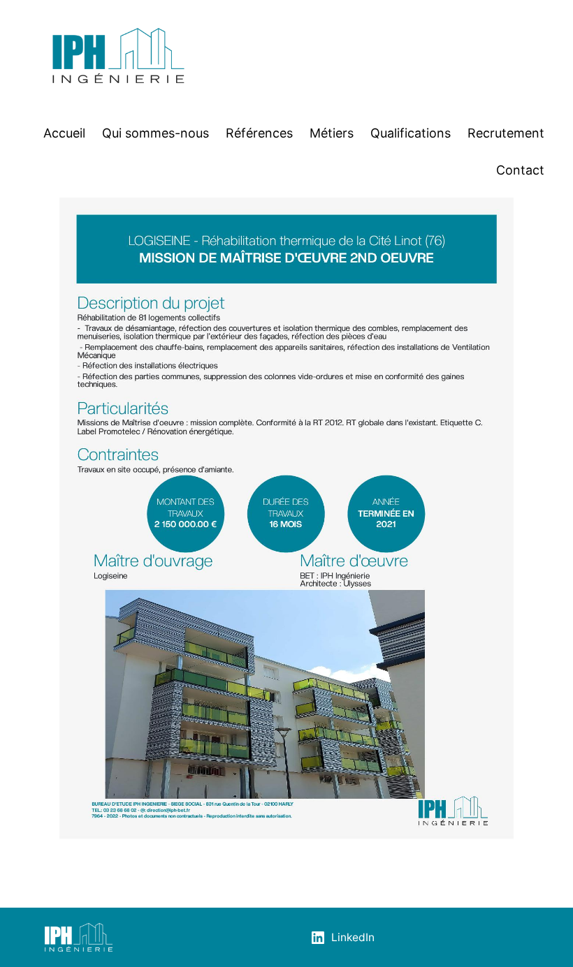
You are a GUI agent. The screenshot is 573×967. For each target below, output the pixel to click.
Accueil (64, 133)
